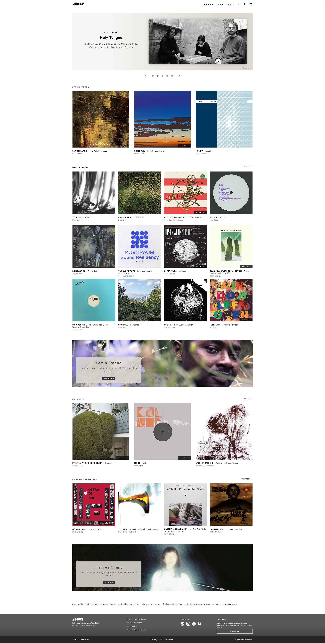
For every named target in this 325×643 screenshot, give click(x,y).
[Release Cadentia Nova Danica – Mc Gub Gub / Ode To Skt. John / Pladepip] (185, 504)
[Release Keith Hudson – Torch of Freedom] (231, 504)
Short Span (138, 465)
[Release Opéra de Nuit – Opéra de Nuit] (93, 504)
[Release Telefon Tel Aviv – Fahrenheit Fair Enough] (139, 504)
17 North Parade (216, 531)
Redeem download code (136, 619)
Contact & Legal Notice (136, 629)
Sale (220, 4)
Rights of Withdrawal (244, 639)
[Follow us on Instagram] (188, 624)
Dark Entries (77, 531)
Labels (230, 4)
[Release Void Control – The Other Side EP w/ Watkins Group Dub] (93, 300)
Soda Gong (214, 327)
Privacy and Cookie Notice (162, 639)
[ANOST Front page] (78, 4)
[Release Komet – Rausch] (224, 119)
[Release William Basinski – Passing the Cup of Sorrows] (224, 431)
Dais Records (169, 327)
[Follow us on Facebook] (194, 624)
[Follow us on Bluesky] (199, 624)
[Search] (239, 4)
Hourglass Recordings (173, 220)
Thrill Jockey (169, 273)
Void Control (77, 329)
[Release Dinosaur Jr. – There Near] (93, 246)
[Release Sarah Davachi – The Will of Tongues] (100, 119)
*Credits (245, 68)
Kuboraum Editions (126, 276)
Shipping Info (131, 626)
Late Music (77, 153)
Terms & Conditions (80, 639)
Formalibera (169, 534)
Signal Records (202, 153)
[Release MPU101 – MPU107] (231, 192)
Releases (209, 4)
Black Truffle (139, 153)
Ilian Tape (214, 220)
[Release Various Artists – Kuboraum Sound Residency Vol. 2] (139, 246)
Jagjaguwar (77, 273)
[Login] (244, 4)
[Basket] (251, 4)
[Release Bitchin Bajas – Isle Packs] (139, 192)
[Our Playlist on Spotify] (182, 624)
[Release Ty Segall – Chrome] (93, 192)
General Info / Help (134, 622)
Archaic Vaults (124, 327)
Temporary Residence (205, 465)
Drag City (76, 220)
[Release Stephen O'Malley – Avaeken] (185, 300)
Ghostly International (127, 531)
